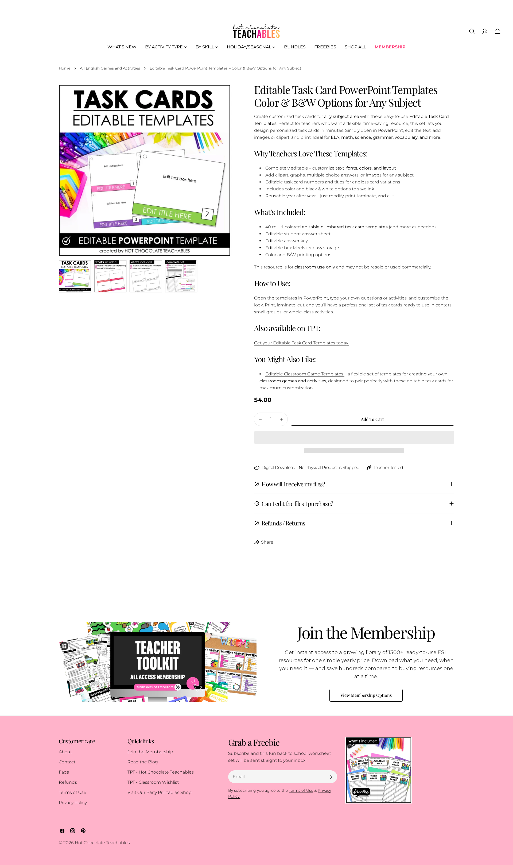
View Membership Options (366, 695)
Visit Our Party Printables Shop (159, 792)
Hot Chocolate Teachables (102, 842)
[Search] (472, 31)
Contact (67, 761)
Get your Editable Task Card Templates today (301, 342)
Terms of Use (72, 792)
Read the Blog (142, 761)
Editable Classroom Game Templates (304, 373)
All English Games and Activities (110, 68)
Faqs (64, 772)
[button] (354, 437)
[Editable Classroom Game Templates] (343, 373)
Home (64, 68)
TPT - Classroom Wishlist (153, 782)
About (65, 751)
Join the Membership (150, 751)
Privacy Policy (73, 802)
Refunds (68, 782)
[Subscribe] (331, 776)
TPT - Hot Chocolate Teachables (160, 772)
